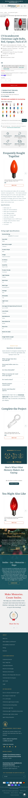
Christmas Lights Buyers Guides (11, 702)
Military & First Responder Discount (11, 675)
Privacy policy (7, 792)
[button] (2, 6)
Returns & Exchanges (8, 668)
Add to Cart (14, 185)
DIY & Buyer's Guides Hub (9, 695)
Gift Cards (5, 681)
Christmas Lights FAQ (8, 92)
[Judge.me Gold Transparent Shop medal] (7, 456)
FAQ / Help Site (6, 662)
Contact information (14, 795)
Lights (5, 12)
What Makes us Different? (9, 641)
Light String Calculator (8, 717)
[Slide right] (16, 32)
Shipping (3, 70)
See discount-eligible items (13, 127)
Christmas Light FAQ (8, 708)
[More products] (26, 173)
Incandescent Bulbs (4, 14)
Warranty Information (8, 671)
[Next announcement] (25, 1)
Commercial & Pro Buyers (9, 678)
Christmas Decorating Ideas (10, 705)
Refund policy (23, 790)
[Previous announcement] (2, 1)
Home (1, 12)
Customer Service (7, 659)
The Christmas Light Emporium (12, 790)
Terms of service (14, 792)
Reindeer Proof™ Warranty (10, 90)
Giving (4, 647)
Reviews (5, 651)
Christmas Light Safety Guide (10, 714)
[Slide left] (11, 32)
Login (4, 684)
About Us (5, 638)
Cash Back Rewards (8, 665)
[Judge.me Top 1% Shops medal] (20, 456)
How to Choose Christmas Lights (11, 692)
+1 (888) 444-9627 (8, 740)
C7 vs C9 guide (5, 96)
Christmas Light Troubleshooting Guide (13, 711)
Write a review (14, 483)
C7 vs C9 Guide (7, 699)
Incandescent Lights (12, 12)
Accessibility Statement (9, 644)
